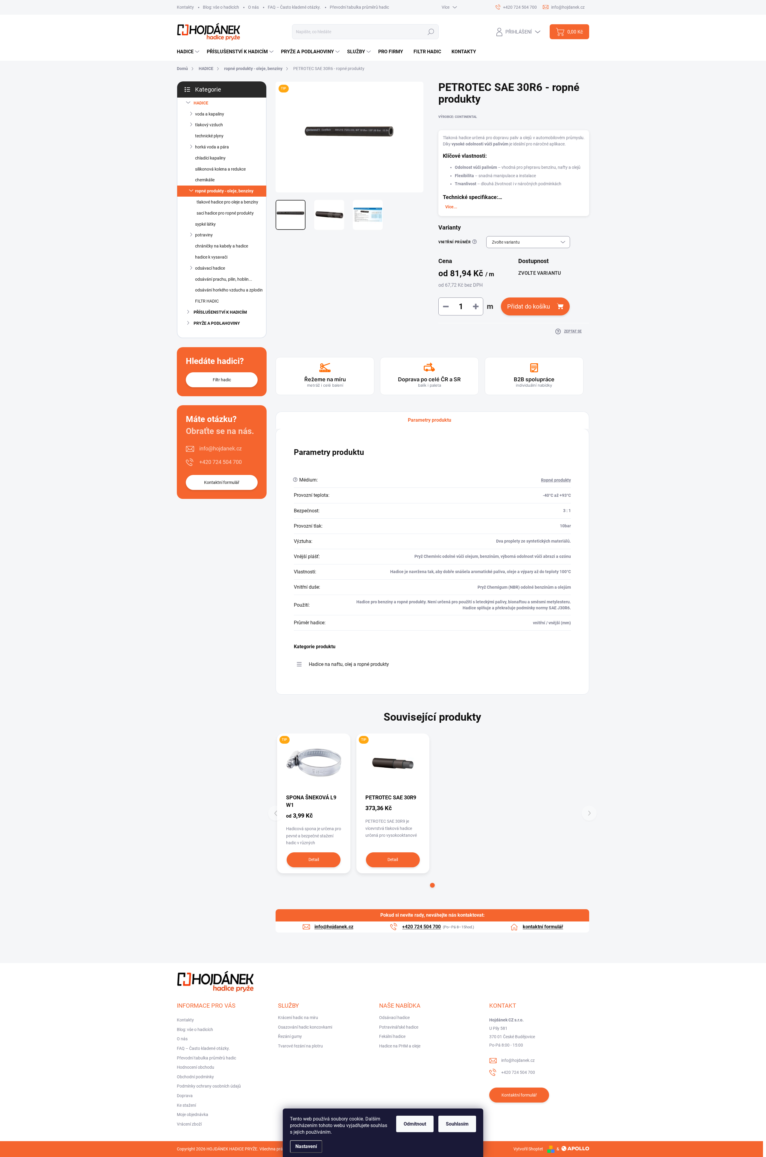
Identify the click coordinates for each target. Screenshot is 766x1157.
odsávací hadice (210, 268)
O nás (253, 7)
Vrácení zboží (189, 1124)
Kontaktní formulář (221, 482)
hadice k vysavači (211, 257)
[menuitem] (189, 52)
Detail (313, 859)
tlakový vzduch (209, 124)
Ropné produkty (556, 480)
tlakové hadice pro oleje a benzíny (227, 202)
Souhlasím (457, 1124)
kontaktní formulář (543, 927)
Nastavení (306, 1146)
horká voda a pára (212, 147)
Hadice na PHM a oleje (399, 1046)
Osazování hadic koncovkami (305, 1027)
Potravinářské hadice (398, 1027)
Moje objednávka (192, 1114)
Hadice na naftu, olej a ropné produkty (349, 664)
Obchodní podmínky (195, 1076)
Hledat (431, 31)
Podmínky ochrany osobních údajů (209, 1086)
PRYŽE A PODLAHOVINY (217, 323)
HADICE (201, 103)
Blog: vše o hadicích (221, 7)
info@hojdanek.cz (220, 448)
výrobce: (457, 117)
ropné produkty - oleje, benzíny (224, 191)
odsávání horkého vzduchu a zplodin (229, 290)
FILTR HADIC (207, 301)
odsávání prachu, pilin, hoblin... (223, 279)
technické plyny (209, 135)
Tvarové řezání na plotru (300, 1046)
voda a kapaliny (209, 114)
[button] (432, 885)
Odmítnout (415, 1124)
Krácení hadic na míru (298, 1017)
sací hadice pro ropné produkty (225, 213)
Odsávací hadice (394, 1017)
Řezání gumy (290, 1036)
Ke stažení (186, 1105)
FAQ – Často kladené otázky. (294, 7)
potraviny (204, 235)
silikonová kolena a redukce (220, 169)
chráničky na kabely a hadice (221, 246)
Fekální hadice (392, 1036)
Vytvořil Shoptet (528, 1149)
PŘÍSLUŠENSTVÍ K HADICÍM (220, 312)
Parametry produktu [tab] (429, 420)
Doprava (185, 1095)
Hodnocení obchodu (195, 1067)
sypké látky (205, 224)
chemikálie (205, 179)
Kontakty (185, 7)
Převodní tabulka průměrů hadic (359, 7)
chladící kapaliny (210, 158)
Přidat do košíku (528, 306)
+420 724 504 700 (220, 462)
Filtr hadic (222, 379)
